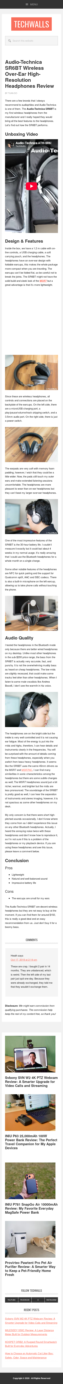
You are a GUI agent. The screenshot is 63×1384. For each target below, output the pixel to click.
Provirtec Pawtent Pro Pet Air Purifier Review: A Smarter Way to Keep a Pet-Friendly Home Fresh (30, 1268)
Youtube (12, 1300)
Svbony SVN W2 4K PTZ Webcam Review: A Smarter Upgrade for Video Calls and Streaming (31, 1081)
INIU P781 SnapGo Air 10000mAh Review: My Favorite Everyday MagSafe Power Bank (31, 1208)
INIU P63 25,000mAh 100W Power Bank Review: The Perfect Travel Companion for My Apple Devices (31, 1141)
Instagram (51, 1300)
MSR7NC (27, 770)
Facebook (25, 1300)
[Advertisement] (31, 322)
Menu (34, 4)
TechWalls (31, 24)
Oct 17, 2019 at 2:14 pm (24, 959)
